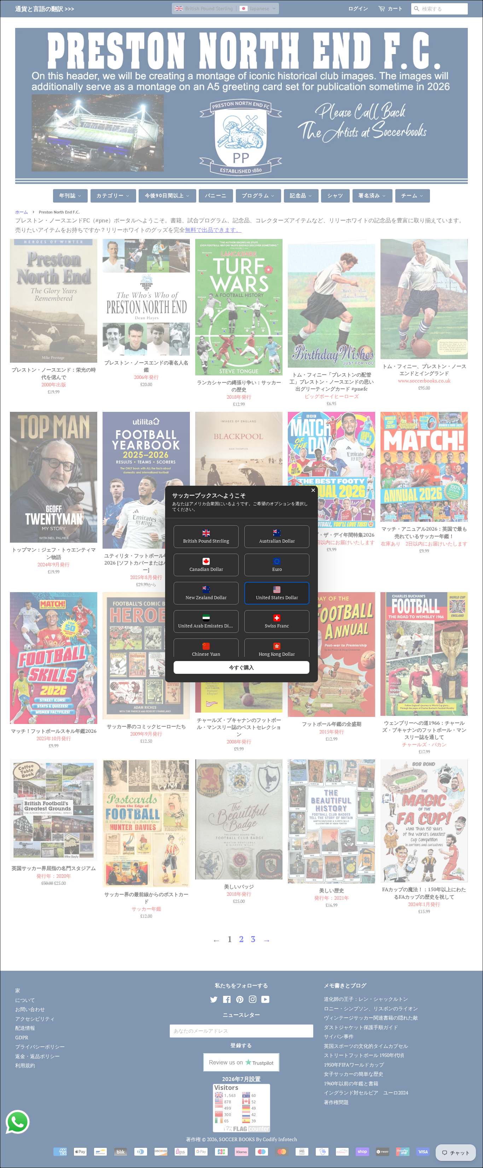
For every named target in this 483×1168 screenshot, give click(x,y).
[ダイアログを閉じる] (313, 490)
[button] (206, 536)
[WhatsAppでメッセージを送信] (18, 1122)
